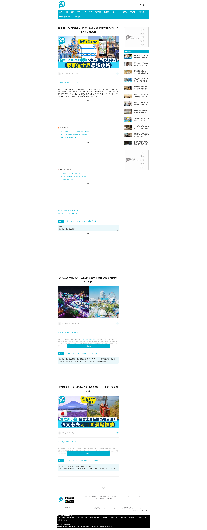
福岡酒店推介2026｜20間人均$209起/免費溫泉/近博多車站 (141, 81)
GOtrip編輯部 (66, 73)
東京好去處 (81, 221)
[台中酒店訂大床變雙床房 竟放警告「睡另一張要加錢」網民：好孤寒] (128, 128)
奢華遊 (125, 12)
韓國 (90, 12)
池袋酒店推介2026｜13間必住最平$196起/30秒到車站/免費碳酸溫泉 (141, 57)
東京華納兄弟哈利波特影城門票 (70, 173)
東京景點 (92, 339)
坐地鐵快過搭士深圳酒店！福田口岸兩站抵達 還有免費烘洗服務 (140, 89)
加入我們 (77, 17)
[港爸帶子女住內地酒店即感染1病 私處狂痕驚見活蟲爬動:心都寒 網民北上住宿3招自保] (128, 66)
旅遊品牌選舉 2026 (65, 17)
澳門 (72, 12)
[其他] (117, 74)
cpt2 (68, 460)
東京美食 (86, 339)
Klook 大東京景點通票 (68, 179)
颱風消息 (132, 12)
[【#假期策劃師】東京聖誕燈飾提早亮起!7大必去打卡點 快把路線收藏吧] (128, 143)
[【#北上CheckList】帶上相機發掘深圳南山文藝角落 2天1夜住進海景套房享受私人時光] (128, 103)
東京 (76, 82)
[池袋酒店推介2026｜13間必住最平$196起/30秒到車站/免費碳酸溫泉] (128, 56)
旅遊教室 (141, 12)
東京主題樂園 (82, 353)
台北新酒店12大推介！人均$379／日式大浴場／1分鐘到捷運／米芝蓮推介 (141, 120)
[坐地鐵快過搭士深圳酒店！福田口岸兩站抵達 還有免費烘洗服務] (128, 88)
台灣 (84, 12)
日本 (66, 12)
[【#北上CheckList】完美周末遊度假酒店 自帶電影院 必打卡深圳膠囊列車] (128, 95)
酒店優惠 (107, 12)
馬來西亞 (98, 12)
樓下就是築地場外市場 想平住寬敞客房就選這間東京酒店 (141, 73)
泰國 (78, 12)
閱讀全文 (88, 346)
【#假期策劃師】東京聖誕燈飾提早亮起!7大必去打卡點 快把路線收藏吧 (141, 144)
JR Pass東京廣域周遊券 (68, 137)
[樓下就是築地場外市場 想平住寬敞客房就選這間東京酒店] (128, 72)
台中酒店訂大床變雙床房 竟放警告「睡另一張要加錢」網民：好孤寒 (141, 128)
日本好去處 (70, 221)
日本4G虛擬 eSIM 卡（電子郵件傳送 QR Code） (76, 131)
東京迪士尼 (92, 221)
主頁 (60, 12)
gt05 (75, 460)
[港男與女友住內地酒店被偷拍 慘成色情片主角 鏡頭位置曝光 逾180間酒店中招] (128, 135)
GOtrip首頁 (61, 82)
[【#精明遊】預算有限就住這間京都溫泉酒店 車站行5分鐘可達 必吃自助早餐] (128, 111)
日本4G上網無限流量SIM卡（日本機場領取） (75, 134)
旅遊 (67, 82)
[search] (146, 4)
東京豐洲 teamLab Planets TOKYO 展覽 (73, 176)
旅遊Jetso (116, 12)
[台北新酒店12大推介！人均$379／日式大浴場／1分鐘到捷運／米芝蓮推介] (128, 119)
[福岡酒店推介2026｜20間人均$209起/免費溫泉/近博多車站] (128, 80)
